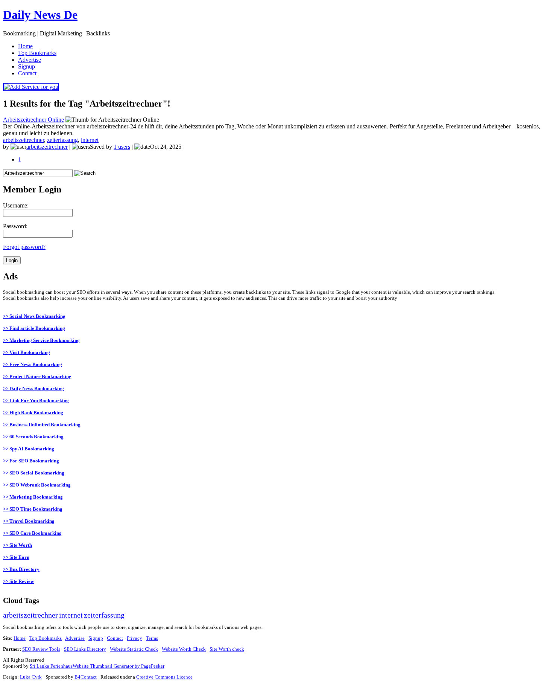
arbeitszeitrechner (23, 140)
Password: (15, 226)
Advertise (75, 638)
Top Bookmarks (45, 638)
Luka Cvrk (31, 677)
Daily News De (40, 14)
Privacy (134, 638)
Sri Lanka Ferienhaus (51, 666)
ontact (27, 73)
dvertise (29, 59)
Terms (152, 638)
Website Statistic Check (134, 649)
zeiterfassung (62, 140)
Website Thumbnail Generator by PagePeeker (118, 666)
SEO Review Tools (41, 649)
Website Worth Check (184, 649)
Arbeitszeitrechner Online (33, 119)
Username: (16, 205)
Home (20, 638)
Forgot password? (24, 247)
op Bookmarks (37, 53)
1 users (122, 146)
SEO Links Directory (85, 649)
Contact (115, 638)
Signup (95, 638)
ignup (26, 66)
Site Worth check (227, 649)
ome (25, 46)
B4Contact (85, 677)
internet (90, 140)
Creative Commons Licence (164, 677)
